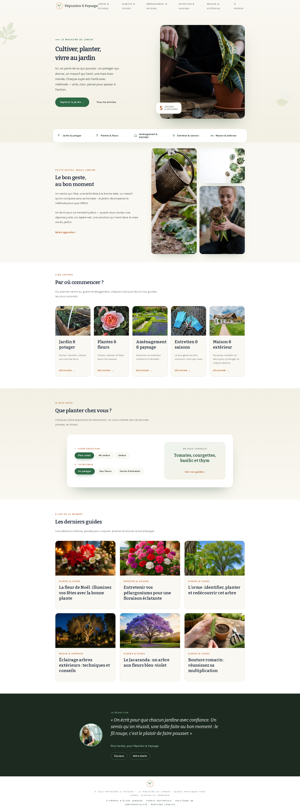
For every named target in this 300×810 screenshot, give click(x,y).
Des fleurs (105, 471)
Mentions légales (163, 805)
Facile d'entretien (130, 471)
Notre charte (140, 756)
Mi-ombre (104, 455)
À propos (119, 756)
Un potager (84, 471)
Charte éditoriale (159, 801)
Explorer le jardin (72, 102)
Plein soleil (84, 455)
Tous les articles (106, 102)
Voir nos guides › (195, 471)
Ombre (122, 455)
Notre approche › (65, 232)
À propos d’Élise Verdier (124, 801)
